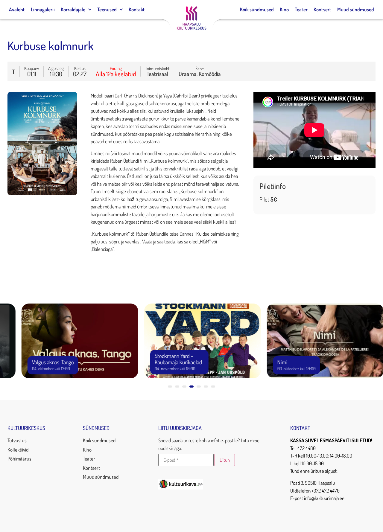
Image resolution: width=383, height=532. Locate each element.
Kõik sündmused (257, 9)
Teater (301, 9)
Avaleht (17, 9)
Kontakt (137, 9)
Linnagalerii (43, 9)
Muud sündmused (355, 9)
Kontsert (322, 9)
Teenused (107, 9)
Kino (284, 9)
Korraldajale (73, 9)
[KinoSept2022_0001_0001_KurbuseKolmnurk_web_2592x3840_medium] (42, 193)
